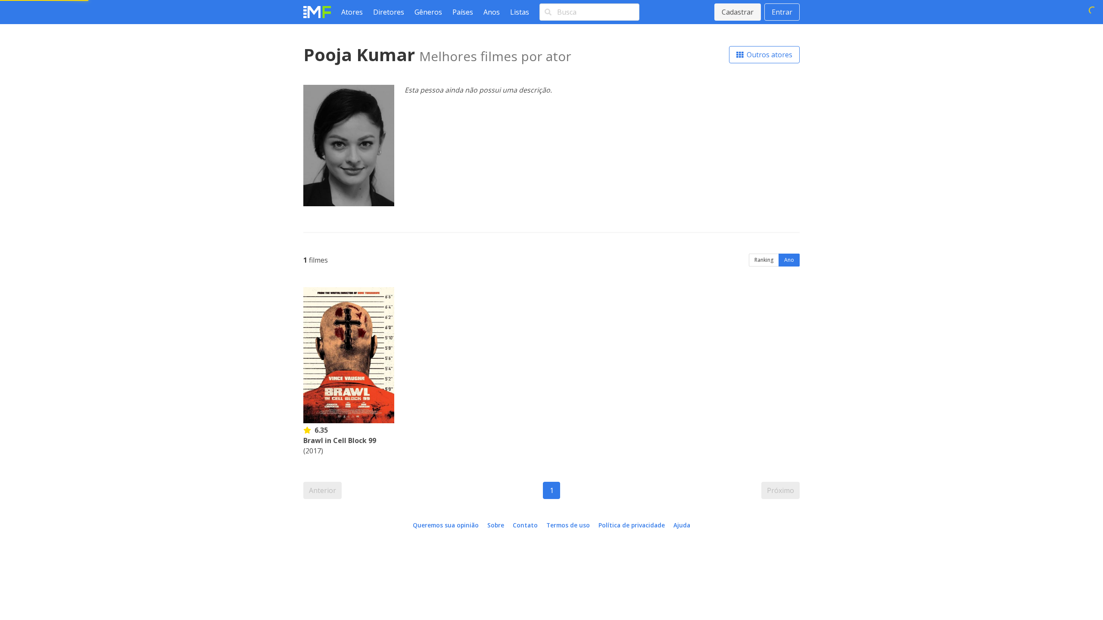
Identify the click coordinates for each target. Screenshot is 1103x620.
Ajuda (681, 525)
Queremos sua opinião (446, 525)
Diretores (388, 12)
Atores (352, 12)
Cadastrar (738, 12)
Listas (519, 12)
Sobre (495, 525)
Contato (525, 525)
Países (462, 12)
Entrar (782, 12)
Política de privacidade (631, 525)
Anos (491, 12)
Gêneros (428, 12)
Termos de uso (568, 525)
